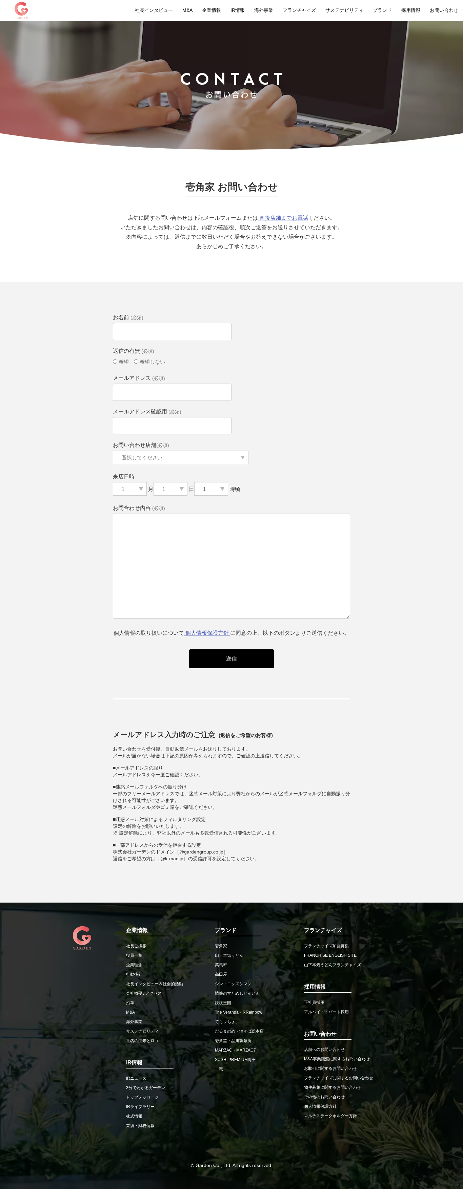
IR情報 (237, 10)
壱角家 (221, 946)
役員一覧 (134, 955)
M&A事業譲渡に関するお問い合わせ (337, 1059)
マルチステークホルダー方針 (330, 1116)
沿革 (130, 1002)
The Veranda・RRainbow (238, 1012)
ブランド (382, 10)
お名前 (128, 317)
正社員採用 (314, 1002)
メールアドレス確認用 (147, 411)
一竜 (219, 1069)
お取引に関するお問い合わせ (330, 1068)
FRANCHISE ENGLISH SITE (330, 955)
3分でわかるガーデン (145, 1087)
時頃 (234, 489)
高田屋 (221, 974)
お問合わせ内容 (139, 508)
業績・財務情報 (140, 1125)
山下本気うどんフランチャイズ (332, 965)
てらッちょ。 (227, 1021)
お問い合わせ (444, 10)
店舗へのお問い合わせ (324, 1049)
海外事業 (263, 10)
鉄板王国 (223, 1002)
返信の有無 (133, 351)
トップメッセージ (142, 1097)
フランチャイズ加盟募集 (326, 946)
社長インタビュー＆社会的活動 (154, 983)
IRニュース (136, 1078)
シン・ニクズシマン (233, 983)
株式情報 (134, 1116)
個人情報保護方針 (207, 633)
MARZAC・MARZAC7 (235, 1050)
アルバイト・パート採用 (326, 1012)
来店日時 (124, 476)
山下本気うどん (229, 955)
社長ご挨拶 (136, 946)
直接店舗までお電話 (283, 218)
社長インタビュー (154, 10)
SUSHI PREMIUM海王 (235, 1059)
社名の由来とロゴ (142, 1040)
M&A (187, 10)
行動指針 (134, 974)
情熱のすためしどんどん (237, 993)
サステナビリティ (344, 10)
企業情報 (211, 10)
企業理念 (134, 965)
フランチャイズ (299, 10)
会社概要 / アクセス (144, 993)
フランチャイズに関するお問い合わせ (338, 1078)
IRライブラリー (140, 1106)
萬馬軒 (221, 965)
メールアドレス (139, 378)
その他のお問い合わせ (324, 1097)
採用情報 (410, 10)
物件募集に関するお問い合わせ (332, 1087)
